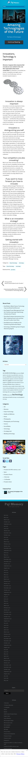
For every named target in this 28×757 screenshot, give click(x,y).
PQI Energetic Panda (8, 720)
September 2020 (7, 618)
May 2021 (6, 601)
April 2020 (6, 629)
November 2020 (7, 614)
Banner (5, 711)
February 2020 (7, 634)
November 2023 (7, 548)
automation (15, 375)
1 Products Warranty (8, 705)
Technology (7, 428)
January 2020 (7, 636)
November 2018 (7, 667)
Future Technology (10, 266)
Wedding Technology (9, 433)
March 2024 (6, 541)
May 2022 (6, 574)
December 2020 (7, 612)
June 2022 (6, 572)
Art (4, 406)
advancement (18, 373)
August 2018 (7, 673)
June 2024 (6, 539)
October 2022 (7, 563)
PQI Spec (6, 729)
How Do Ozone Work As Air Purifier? (14, 283)
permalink (13, 269)
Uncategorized (7, 431)
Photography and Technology (11, 421)
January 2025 (7, 530)
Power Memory (7, 718)
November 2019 (7, 640)
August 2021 (6, 594)
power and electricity (18, 388)
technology (18, 266)
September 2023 (7, 550)
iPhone (9, 384)
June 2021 (6, 599)
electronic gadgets (7, 380)
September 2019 (7, 645)
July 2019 (6, 649)
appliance (4, 375)
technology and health (7, 397)
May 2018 (6, 680)
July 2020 (6, 623)
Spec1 (5, 472)
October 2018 (7, 669)
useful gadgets (20, 397)
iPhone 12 (13, 384)
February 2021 (7, 607)
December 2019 (7, 638)
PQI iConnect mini (8, 722)
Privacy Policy (7, 731)
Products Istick (8, 481)
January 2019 (7, 662)
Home (5, 416)
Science (6, 423)
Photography (7, 419)
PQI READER (7, 727)
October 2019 (7, 643)
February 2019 (7, 660)
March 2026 (6, 519)
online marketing (6, 388)
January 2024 (7, 546)
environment (14, 380)
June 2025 (6, 528)
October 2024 (7, 535)
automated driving (10, 375)
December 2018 (7, 665)
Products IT (6, 740)
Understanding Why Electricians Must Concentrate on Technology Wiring (13, 290)
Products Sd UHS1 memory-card (12, 469)
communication (6, 378)
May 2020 (6, 627)
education (21, 378)
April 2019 (6, 656)
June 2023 (6, 552)
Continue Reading (14, 42)
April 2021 (6, 603)
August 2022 (7, 568)
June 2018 (6, 678)
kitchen (17, 384)
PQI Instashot (7, 725)
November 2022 (7, 561)
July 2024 (6, 537)
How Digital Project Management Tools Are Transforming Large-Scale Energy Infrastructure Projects (14, 312)
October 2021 (7, 590)
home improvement (16, 382)
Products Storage (8, 748)
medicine (9, 386)
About (5, 709)
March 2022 (6, 579)
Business (6, 409)
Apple (22, 373)
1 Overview (6, 477)
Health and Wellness (9, 414)
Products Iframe (8, 474)
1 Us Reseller (7, 479)
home (9, 382)
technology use (15, 397)
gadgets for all (5, 382)
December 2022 (7, 559)
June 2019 (6, 651)
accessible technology (9, 373)
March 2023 (6, 557)
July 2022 (6, 570)
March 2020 (6, 632)
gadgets (21, 380)
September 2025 (7, 524)
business (9, 376)
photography (12, 388)
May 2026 (6, 517)
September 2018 (7, 671)
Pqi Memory (14, 504)
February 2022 (7, 581)
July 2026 (6, 515)
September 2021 (7, 592)
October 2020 (7, 616)
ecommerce (16, 378)
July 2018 (6, 676)
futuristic (18, 380)
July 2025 (6, 526)
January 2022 (7, 583)
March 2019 (6, 658)
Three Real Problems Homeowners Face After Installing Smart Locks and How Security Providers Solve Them (14, 318)
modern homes (15, 386)
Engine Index (7, 716)
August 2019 (6, 647)
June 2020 (6, 625)
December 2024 (7, 532)
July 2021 (6, 596)
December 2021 (7, 585)
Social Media (7, 426)
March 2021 (6, 605)
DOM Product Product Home (10, 714)
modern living (21, 386)
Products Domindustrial (9, 733)
